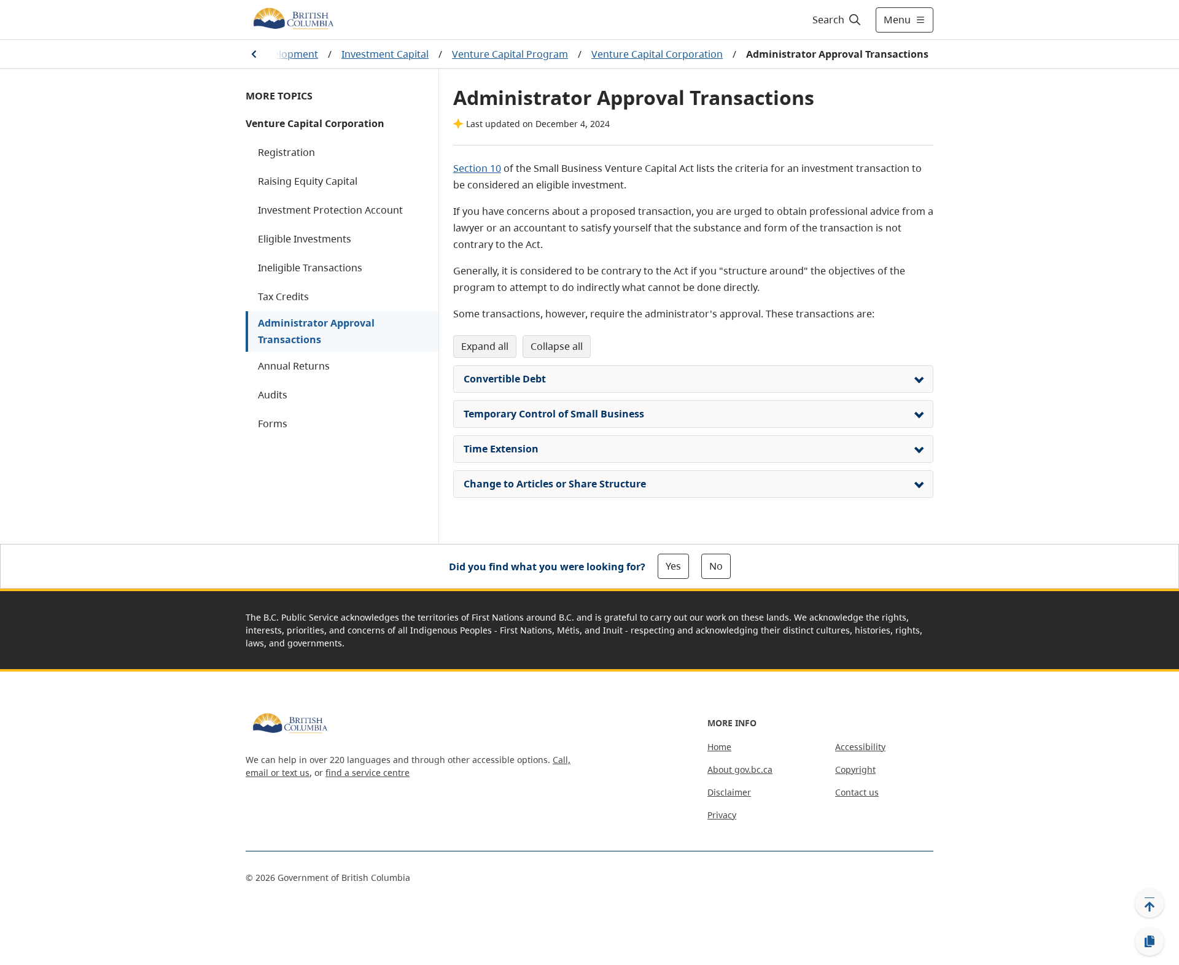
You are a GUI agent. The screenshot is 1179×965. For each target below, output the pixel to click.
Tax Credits (283, 296)
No (716, 566)
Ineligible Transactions (310, 267)
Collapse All (557, 346)
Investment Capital (385, 54)
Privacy (721, 815)
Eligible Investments (304, 239)
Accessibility (860, 747)
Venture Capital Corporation (657, 54)
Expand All (484, 346)
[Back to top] (1149, 903)
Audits (272, 394)
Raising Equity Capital (307, 181)
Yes (673, 566)
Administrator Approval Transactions (316, 331)
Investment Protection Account (330, 210)
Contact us (857, 792)
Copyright (855, 769)
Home (719, 747)
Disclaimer (729, 792)
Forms (272, 423)
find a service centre (367, 772)
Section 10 (477, 168)
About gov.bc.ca (739, 769)
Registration (286, 152)
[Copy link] (1149, 941)
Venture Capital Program (510, 54)
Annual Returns (294, 366)
